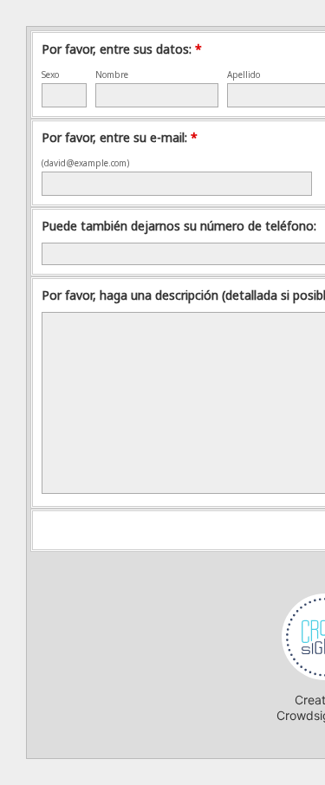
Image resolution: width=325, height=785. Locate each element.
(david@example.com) (85, 163)
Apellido (243, 74)
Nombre (111, 74)
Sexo (50, 74)
